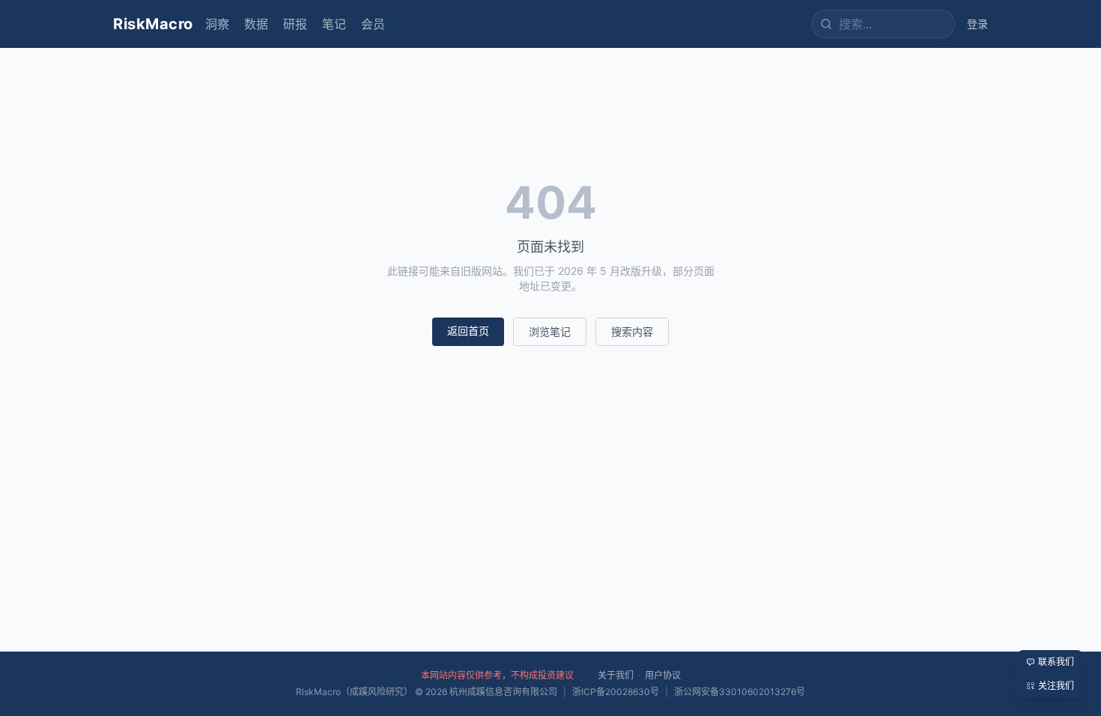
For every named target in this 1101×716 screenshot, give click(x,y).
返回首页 (468, 330)
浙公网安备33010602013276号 (739, 691)
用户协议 (663, 675)
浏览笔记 (550, 331)
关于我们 (616, 675)
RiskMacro (153, 24)
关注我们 (1056, 685)
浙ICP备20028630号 (615, 691)
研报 (295, 23)
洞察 (217, 23)
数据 (256, 23)
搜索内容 (632, 331)
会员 (373, 23)
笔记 (334, 23)
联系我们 (1056, 661)
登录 (977, 23)
